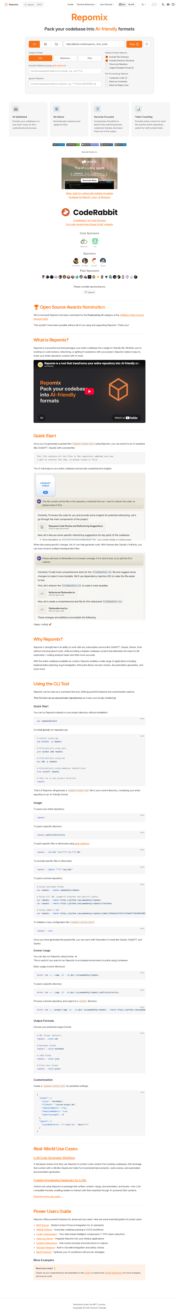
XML (40, 58)
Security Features (45, 1247)
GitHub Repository (114, 1273)
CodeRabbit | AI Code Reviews (89, 220)
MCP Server (42, 1225)
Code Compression (46, 1234)
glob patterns (58, 65)
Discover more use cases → (48, 1196)
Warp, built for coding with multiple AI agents (89, 193)
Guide (87, 1273)
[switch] (154, 4)
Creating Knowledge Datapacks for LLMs (60, 1180)
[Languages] (144, 4)
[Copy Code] (141, 456)
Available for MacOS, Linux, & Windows (89, 197)
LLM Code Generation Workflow (54, 1158)
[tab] (34, 44)
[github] (173, 4)
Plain (90, 58)
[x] (163, 4)
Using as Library (44, 1238)
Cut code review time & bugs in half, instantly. (89, 224)
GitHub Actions (44, 1229)
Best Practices (43, 1252)
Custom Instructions (46, 1243)
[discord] (168, 4)
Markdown (65, 58)
